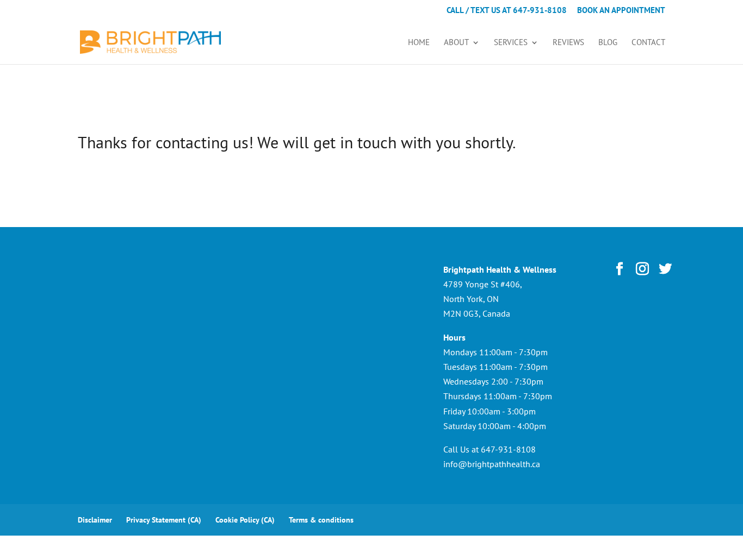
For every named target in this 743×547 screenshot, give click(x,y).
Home (419, 43)
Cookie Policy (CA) (245, 520)
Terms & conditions (321, 520)
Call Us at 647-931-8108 (489, 449)
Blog (607, 43)
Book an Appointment (621, 10)
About (456, 43)
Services (511, 43)
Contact (648, 43)
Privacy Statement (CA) (163, 520)
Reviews (568, 43)
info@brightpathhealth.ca (491, 463)
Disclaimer (95, 520)
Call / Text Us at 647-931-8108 (507, 10)
